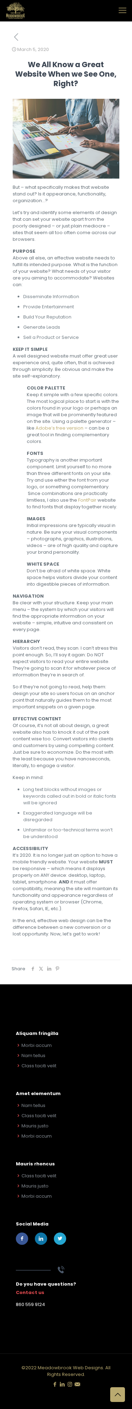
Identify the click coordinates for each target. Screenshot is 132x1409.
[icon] (77, 1384)
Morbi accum (36, 1045)
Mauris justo (35, 1125)
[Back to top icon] (117, 1394)
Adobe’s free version (59, 428)
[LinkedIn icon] (62, 1384)
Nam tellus (33, 1055)
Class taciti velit (38, 1065)
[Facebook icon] (55, 1384)
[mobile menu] (122, 11)
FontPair (87, 500)
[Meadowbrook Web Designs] (15, 10)
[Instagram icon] (70, 1384)
